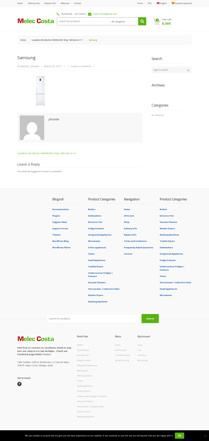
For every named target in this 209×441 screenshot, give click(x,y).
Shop (126, 222)
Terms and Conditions (135, 241)
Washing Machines (97, 301)
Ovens (91, 253)
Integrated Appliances (99, 234)
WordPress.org (122, 360)
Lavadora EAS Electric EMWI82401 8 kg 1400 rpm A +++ (57, 39)
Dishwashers (94, 215)
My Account (143, 360)
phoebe (34, 66)
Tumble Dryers (95, 266)
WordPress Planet (61, 247)
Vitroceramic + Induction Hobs (103, 289)
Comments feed (122, 355)
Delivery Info (34, 3)
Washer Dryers (95, 295)
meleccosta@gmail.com (105, 14)
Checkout (142, 355)
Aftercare (65, 3)
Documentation (60, 209)
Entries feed (120, 350)
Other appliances (97, 247)
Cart (139, 350)
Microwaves (94, 241)
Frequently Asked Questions (138, 247)
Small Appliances (96, 260)
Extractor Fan (95, 222)
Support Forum (60, 228)
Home (20, 3)
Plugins (56, 215)
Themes (56, 234)
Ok (179, 435)
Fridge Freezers (96, 228)
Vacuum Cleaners (97, 282)
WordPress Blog (60, 241)
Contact (77, 3)
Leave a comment (81, 66)
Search (150, 318)
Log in (117, 344)
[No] (205, 435)
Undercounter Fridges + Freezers (92, 396)
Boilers (91, 209)
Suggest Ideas (59, 222)
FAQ (149, 3)
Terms (140, 3)
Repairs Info (50, 3)
